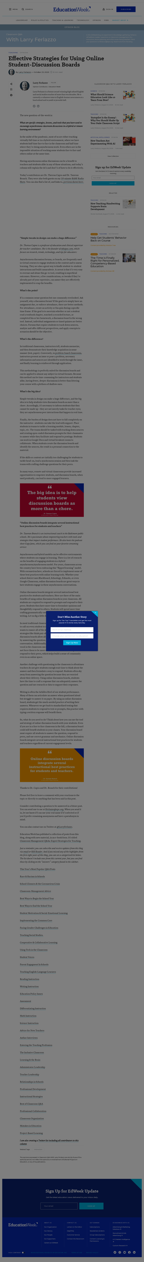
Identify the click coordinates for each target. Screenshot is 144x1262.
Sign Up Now (72, 643)
